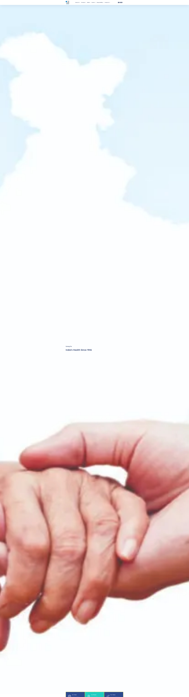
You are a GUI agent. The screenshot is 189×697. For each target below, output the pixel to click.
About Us (77, 2)
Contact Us (107, 2)
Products (83, 2)
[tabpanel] (94, 349)
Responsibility (100, 2)
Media (88, 2)
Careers (93, 2)
